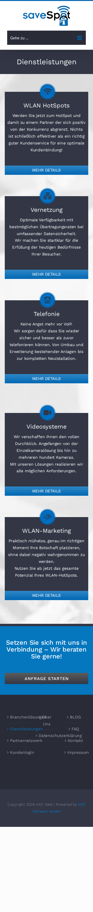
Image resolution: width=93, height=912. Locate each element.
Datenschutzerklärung (47, 735)
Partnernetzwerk (18, 740)
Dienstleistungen (18, 729)
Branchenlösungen (18, 717)
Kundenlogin (18, 752)
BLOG (75, 717)
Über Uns (46, 720)
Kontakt (75, 740)
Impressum (75, 752)
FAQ (75, 729)
